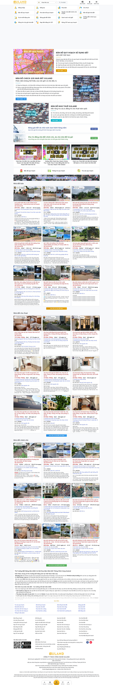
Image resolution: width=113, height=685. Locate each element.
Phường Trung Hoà (29, 381)
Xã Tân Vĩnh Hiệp (57, 209)
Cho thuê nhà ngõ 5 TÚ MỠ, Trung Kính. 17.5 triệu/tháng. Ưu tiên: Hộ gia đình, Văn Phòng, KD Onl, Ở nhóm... (27, 373)
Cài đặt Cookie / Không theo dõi (42, 646)
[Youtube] (91, 642)
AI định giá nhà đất (17, 631)
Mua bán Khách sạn (62, 633)
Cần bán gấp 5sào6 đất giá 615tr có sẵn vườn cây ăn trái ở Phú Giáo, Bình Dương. (85, 243)
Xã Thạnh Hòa (55, 466)
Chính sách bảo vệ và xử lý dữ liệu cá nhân (45, 644)
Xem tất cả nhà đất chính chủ (56, 565)
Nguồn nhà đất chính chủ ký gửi (42, 622)
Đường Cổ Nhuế (78, 418)
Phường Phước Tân (20, 506)
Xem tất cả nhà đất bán (56, 308)
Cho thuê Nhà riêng (83, 620)
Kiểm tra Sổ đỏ (38, 633)
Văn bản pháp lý (39, 648)
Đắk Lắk (38, 288)
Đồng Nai (27, 506)
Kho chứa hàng (35, 296)
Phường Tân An (31, 288)
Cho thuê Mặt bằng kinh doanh (86, 635)
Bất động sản (38, 618)
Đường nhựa (53, 213)
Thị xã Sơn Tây (63, 290)
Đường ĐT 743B (48, 209)
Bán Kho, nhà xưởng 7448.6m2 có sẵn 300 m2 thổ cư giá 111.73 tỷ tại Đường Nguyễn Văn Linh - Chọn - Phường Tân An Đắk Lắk (27, 283)
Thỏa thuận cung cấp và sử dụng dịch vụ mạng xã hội (69, 642)
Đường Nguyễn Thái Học (22, 339)
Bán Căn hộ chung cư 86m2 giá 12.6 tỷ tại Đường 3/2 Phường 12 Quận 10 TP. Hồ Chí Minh (27, 541)
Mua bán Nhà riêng (61, 620)
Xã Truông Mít (77, 506)
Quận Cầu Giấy (89, 340)
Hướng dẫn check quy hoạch (20, 622)
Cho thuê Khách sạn (84, 633)
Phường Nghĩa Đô (86, 418)
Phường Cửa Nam (32, 339)
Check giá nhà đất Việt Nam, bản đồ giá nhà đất (56, 178)
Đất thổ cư (23, 216)
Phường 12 (23, 548)
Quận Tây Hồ (63, 381)
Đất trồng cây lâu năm (26, 470)
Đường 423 (76, 288)
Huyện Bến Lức (63, 466)
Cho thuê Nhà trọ (83, 631)
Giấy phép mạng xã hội (62, 644)
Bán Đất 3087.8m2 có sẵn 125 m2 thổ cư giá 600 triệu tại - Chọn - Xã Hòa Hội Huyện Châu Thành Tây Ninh (56, 541)
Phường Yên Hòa (29, 379)
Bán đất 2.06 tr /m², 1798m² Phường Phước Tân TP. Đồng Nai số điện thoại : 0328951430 (27, 500)
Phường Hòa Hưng (25, 547)
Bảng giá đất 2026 (17, 629)
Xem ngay (94, 129)
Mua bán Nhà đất (61, 618)
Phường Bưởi (56, 381)
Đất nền (29, 254)
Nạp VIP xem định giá (18, 633)
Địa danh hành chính (40, 631)
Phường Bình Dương (28, 209)
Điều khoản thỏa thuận (40, 642)
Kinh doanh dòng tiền (62, 213)
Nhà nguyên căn (83, 343)
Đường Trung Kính (20, 379)
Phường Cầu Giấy (78, 339)
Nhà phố (81, 382)
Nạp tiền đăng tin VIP (40, 626)
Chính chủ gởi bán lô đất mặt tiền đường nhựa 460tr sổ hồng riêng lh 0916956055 (27, 243)
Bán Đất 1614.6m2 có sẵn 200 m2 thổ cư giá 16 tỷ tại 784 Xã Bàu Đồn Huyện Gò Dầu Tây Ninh (85, 500)
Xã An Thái (76, 251)
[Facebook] (87, 642)
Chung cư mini (32, 346)
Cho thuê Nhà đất (83, 618)
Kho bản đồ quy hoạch (18, 620)
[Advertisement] (56, 37)
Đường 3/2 (18, 547)
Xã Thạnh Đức (77, 547)
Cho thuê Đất (82, 622)
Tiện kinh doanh (55, 215)
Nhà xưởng (29, 296)
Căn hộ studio (24, 346)
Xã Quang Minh (57, 339)
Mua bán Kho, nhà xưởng (63, 626)
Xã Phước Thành (78, 249)
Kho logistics (17, 297)
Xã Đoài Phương (57, 288)
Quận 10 (29, 548)
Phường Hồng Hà (20, 418)
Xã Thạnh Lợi (84, 466)
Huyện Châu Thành (55, 548)
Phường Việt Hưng (58, 506)
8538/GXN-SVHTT (59, 662)
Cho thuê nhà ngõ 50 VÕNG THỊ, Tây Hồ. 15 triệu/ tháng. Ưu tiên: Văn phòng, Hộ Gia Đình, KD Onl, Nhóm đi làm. (56, 373)
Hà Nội (63, 288)
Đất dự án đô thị (92, 553)
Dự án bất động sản (40, 620)
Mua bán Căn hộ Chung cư (63, 624)
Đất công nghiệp (83, 553)
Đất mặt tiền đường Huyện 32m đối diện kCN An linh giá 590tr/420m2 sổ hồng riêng (85, 203)
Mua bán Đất (60, 622)
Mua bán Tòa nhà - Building (63, 629)
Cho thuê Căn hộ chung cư (85, 624)
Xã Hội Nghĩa (77, 210)
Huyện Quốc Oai (89, 290)
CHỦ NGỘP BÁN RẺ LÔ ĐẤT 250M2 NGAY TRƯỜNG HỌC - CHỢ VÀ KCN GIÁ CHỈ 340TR (27, 203)
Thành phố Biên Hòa (28, 508)
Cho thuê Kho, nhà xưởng (85, 629)
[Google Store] (26, 646)
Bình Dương (46, 210)
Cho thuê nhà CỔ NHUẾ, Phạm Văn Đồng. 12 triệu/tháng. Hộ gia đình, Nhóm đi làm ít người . (85, 412)
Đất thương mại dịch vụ (91, 214)
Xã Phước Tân (19, 508)
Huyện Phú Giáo (30, 251)
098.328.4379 (67, 669)
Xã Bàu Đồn (77, 508)
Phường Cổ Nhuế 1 (86, 420)
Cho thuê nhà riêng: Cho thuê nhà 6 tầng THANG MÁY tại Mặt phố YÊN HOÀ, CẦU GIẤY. (85, 373)
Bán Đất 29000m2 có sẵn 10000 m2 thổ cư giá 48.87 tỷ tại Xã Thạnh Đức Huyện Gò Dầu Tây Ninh (85, 541)
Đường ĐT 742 (19, 209)
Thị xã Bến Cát (27, 467)
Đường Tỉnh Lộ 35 (49, 339)
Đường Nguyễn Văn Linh (22, 288)
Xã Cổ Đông (56, 290)
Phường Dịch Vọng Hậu (79, 340)
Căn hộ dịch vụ (25, 553)
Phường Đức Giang (58, 508)
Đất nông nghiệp (60, 254)
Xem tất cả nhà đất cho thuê (56, 435)
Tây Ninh (90, 466)
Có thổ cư (48, 215)
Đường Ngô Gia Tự (49, 506)
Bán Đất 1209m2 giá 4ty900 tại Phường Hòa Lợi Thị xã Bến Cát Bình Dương (26, 460)
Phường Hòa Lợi (20, 466)
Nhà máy (23, 296)
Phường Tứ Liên (19, 420)
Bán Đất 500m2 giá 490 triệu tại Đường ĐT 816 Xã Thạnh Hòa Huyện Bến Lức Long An (85, 460)
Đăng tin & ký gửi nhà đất (41, 624)
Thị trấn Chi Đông (58, 340)
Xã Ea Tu (30, 291)
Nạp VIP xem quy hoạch (19, 624)
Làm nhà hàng (63, 215)
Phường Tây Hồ (56, 379)
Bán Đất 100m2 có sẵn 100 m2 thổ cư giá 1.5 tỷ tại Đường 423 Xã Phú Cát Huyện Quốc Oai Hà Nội (85, 283)
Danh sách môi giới (39, 629)
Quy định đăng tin (61, 649)
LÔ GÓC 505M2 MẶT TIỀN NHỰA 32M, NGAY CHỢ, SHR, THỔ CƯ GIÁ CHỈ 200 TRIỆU (56, 203)
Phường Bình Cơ (78, 209)
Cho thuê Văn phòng (84, 626)
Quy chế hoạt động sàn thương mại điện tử (67, 640)
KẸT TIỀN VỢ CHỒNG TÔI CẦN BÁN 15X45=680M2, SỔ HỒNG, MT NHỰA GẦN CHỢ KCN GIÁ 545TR (56, 244)
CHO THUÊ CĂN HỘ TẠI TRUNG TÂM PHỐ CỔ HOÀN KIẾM (27, 333)
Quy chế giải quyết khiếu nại (63, 646)
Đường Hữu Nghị (49, 288)
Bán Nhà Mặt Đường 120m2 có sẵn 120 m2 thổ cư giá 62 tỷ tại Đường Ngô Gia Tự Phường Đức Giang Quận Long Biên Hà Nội (56, 500)
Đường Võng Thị (49, 379)
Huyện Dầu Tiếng (57, 251)
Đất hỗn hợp (82, 551)
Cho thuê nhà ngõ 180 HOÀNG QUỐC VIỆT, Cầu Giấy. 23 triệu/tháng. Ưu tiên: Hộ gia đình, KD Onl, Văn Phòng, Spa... (85, 333)
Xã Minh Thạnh (48, 249)
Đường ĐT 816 (48, 466)
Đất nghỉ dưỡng (22, 255)
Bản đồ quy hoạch (17, 618)
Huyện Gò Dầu (83, 508)
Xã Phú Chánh (26, 212)
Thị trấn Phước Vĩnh (20, 251)
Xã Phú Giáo (19, 249)
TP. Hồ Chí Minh (37, 209)
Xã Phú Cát (82, 288)
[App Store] (26, 643)
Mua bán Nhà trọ (61, 631)
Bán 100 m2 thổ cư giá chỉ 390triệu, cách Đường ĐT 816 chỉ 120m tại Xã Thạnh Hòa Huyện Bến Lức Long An (55, 460)
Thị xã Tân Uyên (34, 212)
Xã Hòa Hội (47, 547)
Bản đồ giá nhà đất (17, 626)
